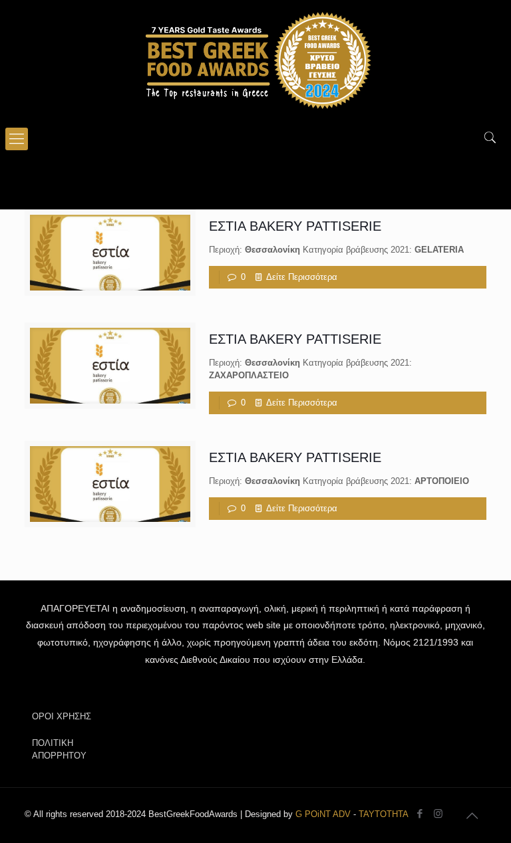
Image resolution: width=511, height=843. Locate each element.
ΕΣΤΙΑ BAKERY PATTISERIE (295, 226)
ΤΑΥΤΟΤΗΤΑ (384, 814)
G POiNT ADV (323, 814)
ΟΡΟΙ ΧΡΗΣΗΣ (61, 716)
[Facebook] (420, 813)
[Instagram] (438, 813)
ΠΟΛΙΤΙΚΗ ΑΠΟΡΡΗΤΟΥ (59, 749)
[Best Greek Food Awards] (255, 60)
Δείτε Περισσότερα (301, 277)
